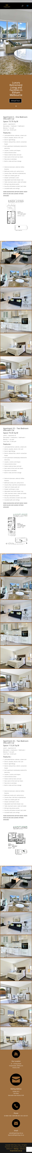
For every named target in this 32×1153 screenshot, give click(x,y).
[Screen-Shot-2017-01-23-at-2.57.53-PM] (16, 332)
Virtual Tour (15, 101)
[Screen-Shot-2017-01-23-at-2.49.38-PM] (16, 309)
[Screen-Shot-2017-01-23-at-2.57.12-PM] (16, 286)
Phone (16, 1113)
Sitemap (16, 1149)
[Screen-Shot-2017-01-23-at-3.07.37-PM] (16, 401)
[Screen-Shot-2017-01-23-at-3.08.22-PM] (16, 355)
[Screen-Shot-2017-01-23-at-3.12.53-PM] (16, 263)
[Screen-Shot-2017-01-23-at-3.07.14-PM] (16, 424)
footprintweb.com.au (16, 1151)
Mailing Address (16, 1089)
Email (16, 1131)
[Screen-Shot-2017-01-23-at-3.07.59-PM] (16, 378)
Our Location (16, 1061)
